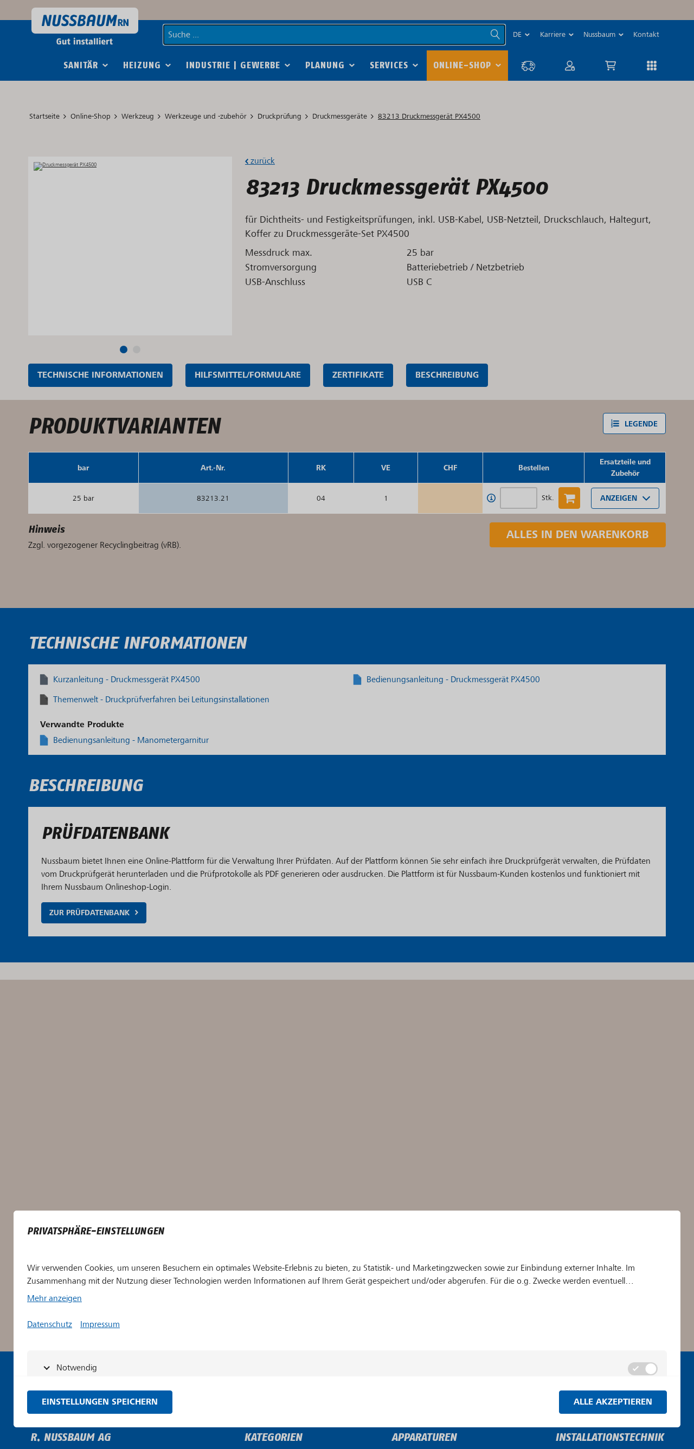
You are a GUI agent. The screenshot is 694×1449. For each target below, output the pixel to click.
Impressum (100, 1324)
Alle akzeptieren (613, 1402)
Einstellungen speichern (100, 1402)
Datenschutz (49, 1324)
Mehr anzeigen (54, 1298)
